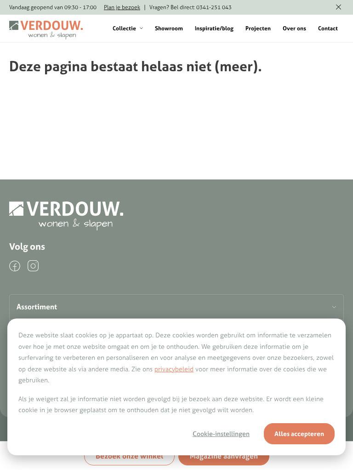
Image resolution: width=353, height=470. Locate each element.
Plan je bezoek (122, 7)
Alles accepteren (299, 434)
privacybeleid (174, 369)
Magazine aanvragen (224, 455)
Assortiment (37, 306)
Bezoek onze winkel (129, 455)
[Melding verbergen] (338, 7)
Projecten (258, 28)
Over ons (294, 28)
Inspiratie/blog (214, 28)
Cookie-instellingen (221, 434)
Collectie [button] (124, 28)
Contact (328, 28)
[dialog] (176, 387)
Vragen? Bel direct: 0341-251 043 (190, 7)
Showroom (169, 28)
